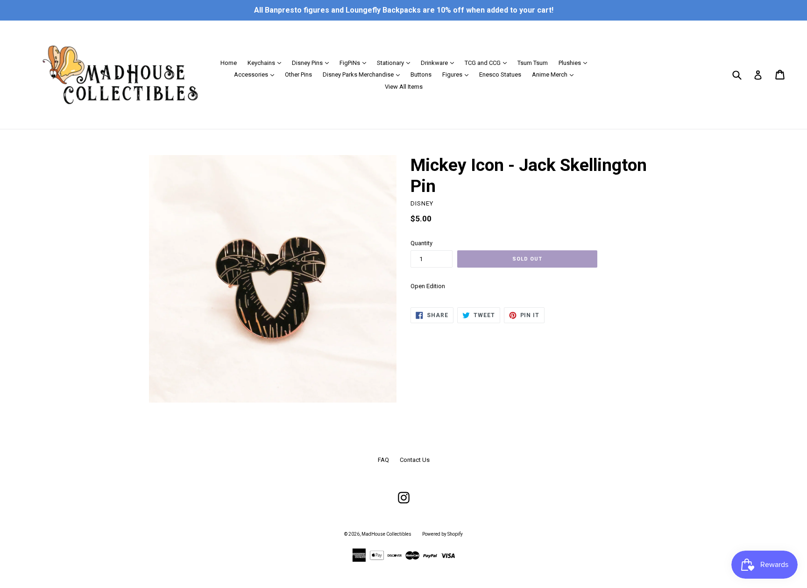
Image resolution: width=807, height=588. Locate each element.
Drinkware (440, 62)
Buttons (421, 74)
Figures (457, 74)
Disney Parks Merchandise (363, 74)
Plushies (575, 62)
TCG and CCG (488, 62)
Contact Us (415, 459)
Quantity (421, 243)
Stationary (396, 62)
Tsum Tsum (532, 62)
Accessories (256, 74)
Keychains (267, 62)
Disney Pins (312, 62)
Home (228, 62)
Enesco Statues (500, 74)
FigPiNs (355, 62)
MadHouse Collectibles (386, 534)
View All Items (404, 86)
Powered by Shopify (442, 534)
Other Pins (298, 74)
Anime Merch (555, 74)
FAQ (383, 459)
